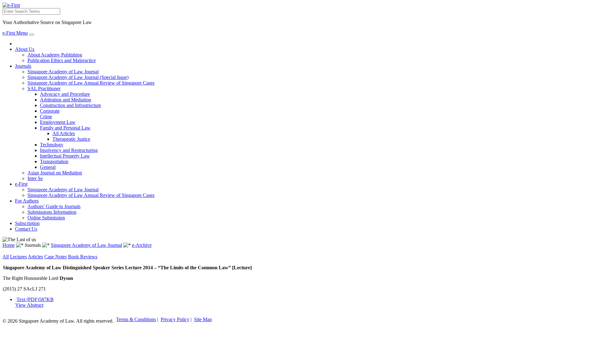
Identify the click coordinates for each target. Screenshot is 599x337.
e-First (21, 184)
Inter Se (35, 178)
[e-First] (11, 5)
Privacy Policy (175, 319)
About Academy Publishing (54, 54)
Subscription (27, 223)
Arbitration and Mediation (65, 99)
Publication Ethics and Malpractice (61, 60)
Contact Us (26, 229)
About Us (24, 49)
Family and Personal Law (65, 127)
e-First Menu (15, 33)
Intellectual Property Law (65, 156)
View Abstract (29, 305)
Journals (23, 66)
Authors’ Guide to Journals (53, 206)
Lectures (18, 256)
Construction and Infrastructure (70, 105)
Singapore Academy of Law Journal (63, 71)
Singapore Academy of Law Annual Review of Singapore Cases (90, 82)
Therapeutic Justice (71, 139)
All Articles (63, 133)
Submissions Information (51, 212)
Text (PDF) (35, 299)
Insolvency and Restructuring (69, 150)
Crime (46, 116)
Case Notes (55, 256)
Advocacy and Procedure (65, 94)
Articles (35, 256)
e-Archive (142, 245)
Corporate (50, 111)
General (48, 167)
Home (8, 245)
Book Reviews (82, 256)
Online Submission (46, 217)
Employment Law (57, 122)
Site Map (203, 319)
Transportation (54, 161)
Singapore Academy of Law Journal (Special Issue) (78, 77)
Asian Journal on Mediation (54, 172)
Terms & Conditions (136, 319)
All (5, 256)
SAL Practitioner (44, 88)
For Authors (27, 200)
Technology (51, 144)
